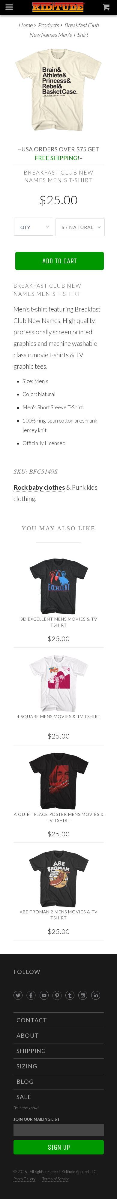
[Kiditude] (58, 7)
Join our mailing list (37, 1119)
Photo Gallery (24, 1178)
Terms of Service (55, 1178)
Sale (24, 1096)
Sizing (26, 1066)
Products (48, 25)
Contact (31, 1020)
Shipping (31, 1050)
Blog (25, 1081)
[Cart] (107, 8)
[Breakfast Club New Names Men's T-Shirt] (59, 90)
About (27, 1035)
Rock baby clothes (39, 487)
